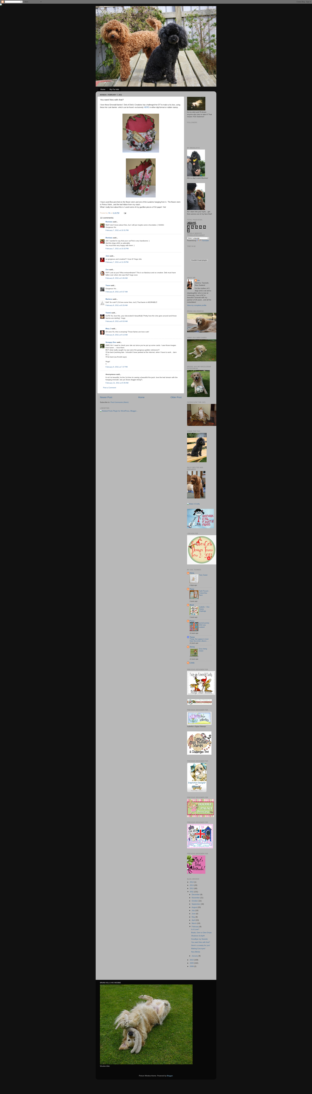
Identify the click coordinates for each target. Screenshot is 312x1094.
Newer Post (106, 397)
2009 (192, 963)
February (195, 927)
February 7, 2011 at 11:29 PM (117, 262)
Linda (192, 663)
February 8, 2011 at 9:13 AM (117, 335)
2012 (192, 888)
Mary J (108, 329)
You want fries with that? (200, 942)
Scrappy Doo (111, 342)
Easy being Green (203, 650)
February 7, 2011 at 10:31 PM (117, 230)
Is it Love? (195, 929)
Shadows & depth (198, 936)
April (194, 920)
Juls (107, 256)
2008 (192, 966)
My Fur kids (114, 89)
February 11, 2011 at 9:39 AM (117, 383)
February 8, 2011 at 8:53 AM (117, 321)
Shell (192, 605)
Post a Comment (109, 388)
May (193, 917)
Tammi (108, 313)
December (196, 894)
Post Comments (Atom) (120, 402)
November (196, 898)
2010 (192, 960)
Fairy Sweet (203, 575)
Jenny (192, 647)
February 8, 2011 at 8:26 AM (117, 305)
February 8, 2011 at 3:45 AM (117, 278)
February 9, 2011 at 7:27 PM (117, 367)
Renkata (109, 222)
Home (102, 89)
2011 (192, 892)
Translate (205, 240)
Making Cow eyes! (198, 948)
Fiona (192, 621)
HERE (146, 107)
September (196, 904)
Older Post (176, 397)
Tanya (192, 637)
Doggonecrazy (110, 11)
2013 (192, 885)
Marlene (109, 299)
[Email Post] (125, 213)
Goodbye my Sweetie (199, 939)
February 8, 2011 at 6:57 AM (117, 292)
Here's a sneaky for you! (200, 945)
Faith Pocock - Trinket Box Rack (204, 593)
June (194, 914)
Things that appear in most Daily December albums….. (199, 640)
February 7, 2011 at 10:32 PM (117, 249)
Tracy (192, 589)
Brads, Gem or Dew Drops (201, 932)
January (195, 956)
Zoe (107, 270)
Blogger (170, 1076)
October (195, 901)
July (193, 910)
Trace (108, 285)
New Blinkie (195, 952)
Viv (198, 280)
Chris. (192, 573)
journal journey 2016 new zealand (204, 625)
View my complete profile (196, 305)
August (195, 907)
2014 (192, 882)
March (194, 923)
